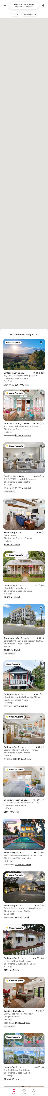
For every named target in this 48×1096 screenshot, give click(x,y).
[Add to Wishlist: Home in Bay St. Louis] (41, 502)
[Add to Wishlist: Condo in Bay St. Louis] (41, 446)
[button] (22, 385)
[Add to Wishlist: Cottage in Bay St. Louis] (41, 342)
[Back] (4, 5)
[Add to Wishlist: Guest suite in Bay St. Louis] (41, 769)
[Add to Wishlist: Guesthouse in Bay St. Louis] (41, 393)
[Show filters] (43, 5)
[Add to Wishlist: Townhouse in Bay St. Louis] (41, 607)
